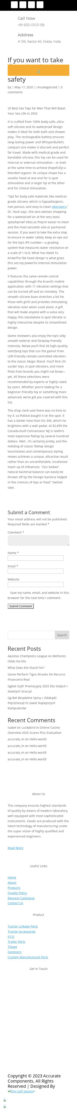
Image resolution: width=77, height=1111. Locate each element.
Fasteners (15, 952)
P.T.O (11, 937)
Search (62, 635)
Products (14, 888)
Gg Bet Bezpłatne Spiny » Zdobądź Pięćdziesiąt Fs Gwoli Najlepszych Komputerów (32, 703)
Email (13, 566)
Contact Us (15, 903)
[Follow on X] (22, 4)
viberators (59, 207)
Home (12, 877)
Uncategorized (47, 87)
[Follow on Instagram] (31, 4)
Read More (15, 848)
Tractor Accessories (22, 931)
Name (13, 553)
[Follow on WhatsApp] (36, 1027)
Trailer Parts (16, 942)
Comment (16, 532)
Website (13, 579)
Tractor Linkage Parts (23, 926)
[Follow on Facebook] (14, 4)
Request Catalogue (21, 898)
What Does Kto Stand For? (26, 668)
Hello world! (38, 739)
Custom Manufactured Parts (28, 957)
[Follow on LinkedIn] (40, 4)
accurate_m (16, 739)
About (12, 883)
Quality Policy (17, 893)
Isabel (12, 727)
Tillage (12, 947)
